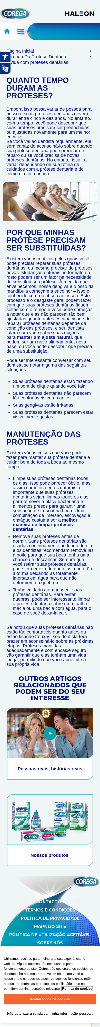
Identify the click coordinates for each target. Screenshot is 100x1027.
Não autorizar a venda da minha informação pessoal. (50, 1013)
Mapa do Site (50, 926)
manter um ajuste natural (44, 337)
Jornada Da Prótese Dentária (36, 56)
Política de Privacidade (50, 918)
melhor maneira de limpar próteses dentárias (45, 524)
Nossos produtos (50, 855)
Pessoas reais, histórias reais (50, 768)
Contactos (50, 901)
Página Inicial (20, 51)
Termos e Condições (50, 910)
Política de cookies (77, 989)
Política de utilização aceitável (50, 934)
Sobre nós (50, 942)
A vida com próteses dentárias (37, 62)
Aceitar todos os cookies (50, 999)
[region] (50, 984)
